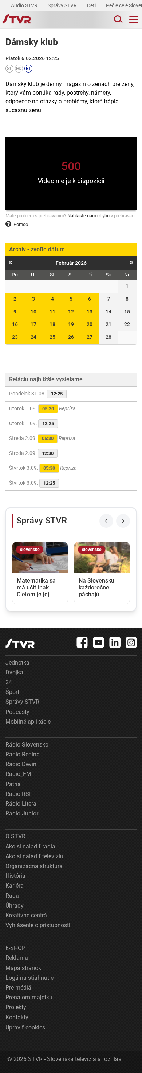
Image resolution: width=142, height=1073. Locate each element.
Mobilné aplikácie (28, 721)
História (15, 875)
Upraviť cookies (25, 1027)
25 (52, 337)
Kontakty (16, 1017)
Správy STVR (63, 5)
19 (71, 324)
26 (71, 337)
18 (52, 324)
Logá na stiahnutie (29, 977)
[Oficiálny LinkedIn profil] (115, 642)
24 (33, 337)
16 (15, 324)
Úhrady (14, 905)
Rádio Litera (20, 803)
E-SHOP (15, 948)
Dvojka (14, 672)
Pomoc (20, 224)
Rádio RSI (18, 793)
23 (15, 337)
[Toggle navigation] (134, 19)
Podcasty (17, 711)
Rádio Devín (20, 764)
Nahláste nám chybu (88, 215)
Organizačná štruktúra (34, 866)
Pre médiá (18, 987)
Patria (13, 784)
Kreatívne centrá (26, 915)
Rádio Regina (22, 754)
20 (89, 324)
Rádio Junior (21, 813)
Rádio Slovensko (26, 744)
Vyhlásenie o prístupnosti (37, 925)
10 (33, 311)
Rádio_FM (18, 773)
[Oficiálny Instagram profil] (131, 642)
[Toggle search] (118, 19)
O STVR (15, 836)
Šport (12, 691)
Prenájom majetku (28, 997)
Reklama (16, 957)
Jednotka (17, 662)
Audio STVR (25, 5)
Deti (92, 5)
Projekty (15, 1007)
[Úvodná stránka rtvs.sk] (16, 19)
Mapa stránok (23, 968)
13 (89, 311)
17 (33, 324)
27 (89, 337)
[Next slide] (123, 521)
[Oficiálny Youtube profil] (98, 642)
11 (52, 311)
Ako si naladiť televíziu (34, 856)
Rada (12, 895)
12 (71, 311)
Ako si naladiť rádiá (30, 846)
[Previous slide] (106, 521)
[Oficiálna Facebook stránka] (82, 642)
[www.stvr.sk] (20, 643)
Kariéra (14, 885)
